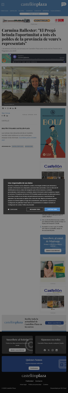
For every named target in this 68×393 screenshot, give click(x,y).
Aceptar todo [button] (52, 209)
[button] (12, 209)
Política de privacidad (28, 205)
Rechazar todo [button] (35, 209)
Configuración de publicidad (15, 202)
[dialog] (34, 196)
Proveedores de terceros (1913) (24, 194)
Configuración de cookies (15, 205)
